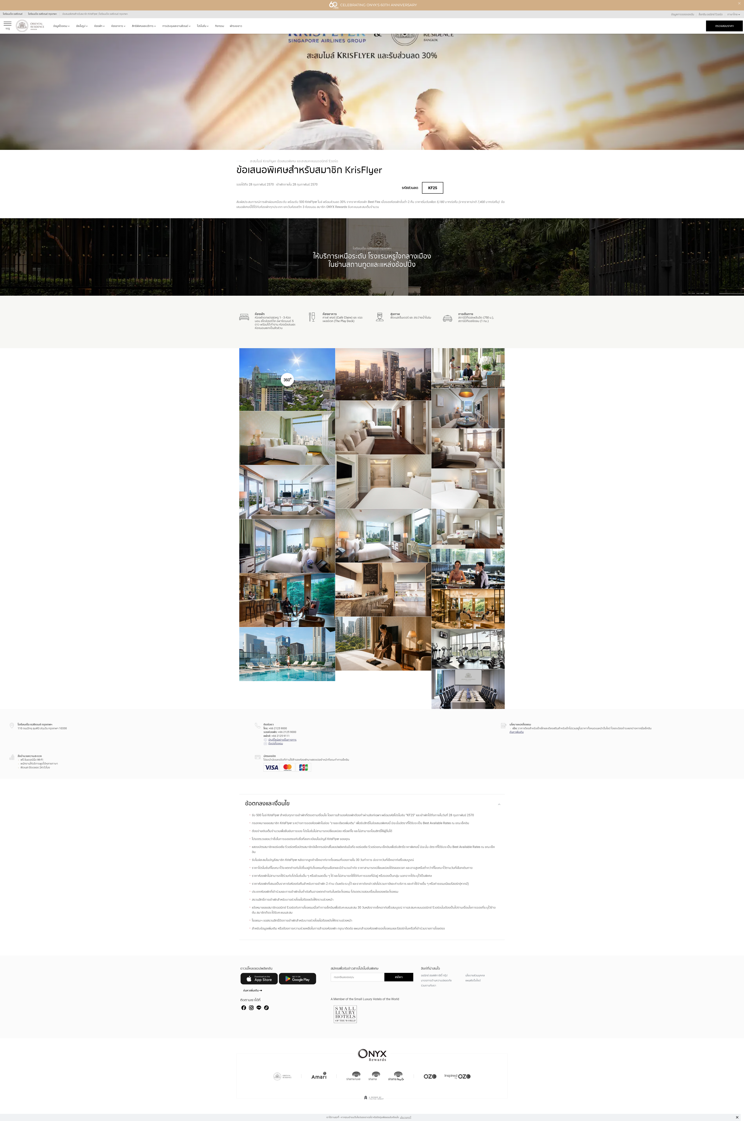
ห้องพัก (98, 25)
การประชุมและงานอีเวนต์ (175, 25)
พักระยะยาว (236, 25)
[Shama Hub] (396, 1076)
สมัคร (399, 977)
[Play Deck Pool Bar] (383, 590)
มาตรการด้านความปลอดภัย (436, 980)
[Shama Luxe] (353, 1076)
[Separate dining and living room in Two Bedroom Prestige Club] (468, 529)
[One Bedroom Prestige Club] (383, 482)
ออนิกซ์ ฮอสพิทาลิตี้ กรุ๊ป (434, 975)
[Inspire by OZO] (457, 1076)
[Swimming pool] (287, 654)
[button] (734, 14)
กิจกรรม (219, 25)
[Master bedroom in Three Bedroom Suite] (287, 547)
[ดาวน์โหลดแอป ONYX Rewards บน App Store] (259, 979)
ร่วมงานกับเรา (428, 985)
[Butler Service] (383, 644)
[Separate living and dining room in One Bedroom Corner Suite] (287, 493)
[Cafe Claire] (468, 570)
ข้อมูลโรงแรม (60, 25)
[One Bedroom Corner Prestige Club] (468, 489)
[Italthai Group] (374, 1100)
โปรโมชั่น (201, 25)
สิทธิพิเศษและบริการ (142, 25)
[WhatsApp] (266, 1007)
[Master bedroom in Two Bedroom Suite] (383, 537)
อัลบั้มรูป (80, 25)
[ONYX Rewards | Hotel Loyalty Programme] (372, 1053)
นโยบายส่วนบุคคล (475, 975)
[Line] (258, 1007)
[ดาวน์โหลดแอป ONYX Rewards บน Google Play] (297, 979)
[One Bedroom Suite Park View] (468, 449)
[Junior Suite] (468, 410)
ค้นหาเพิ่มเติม (517, 732)
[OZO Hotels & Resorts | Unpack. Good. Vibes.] (430, 1076)
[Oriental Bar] (287, 600)
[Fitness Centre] (468, 651)
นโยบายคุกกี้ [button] (405, 1117)
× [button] (737, 1117)
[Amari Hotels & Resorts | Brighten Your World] (319, 1076)
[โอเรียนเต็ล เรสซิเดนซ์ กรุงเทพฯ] (30, 26)
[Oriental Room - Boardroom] (468, 689)
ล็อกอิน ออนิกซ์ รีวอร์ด (711, 14)
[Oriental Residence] (282, 1076)
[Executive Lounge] (468, 609)
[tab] (372, 803)
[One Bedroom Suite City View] (287, 439)
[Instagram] (251, 1007)
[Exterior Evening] (383, 375)
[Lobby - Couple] (468, 368)
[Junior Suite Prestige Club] (383, 427)
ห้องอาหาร (117, 25)
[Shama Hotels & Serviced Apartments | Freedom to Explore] (374, 1076)
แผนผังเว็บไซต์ (473, 980)
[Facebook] (243, 1007)
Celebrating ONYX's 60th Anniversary (378, 5)
